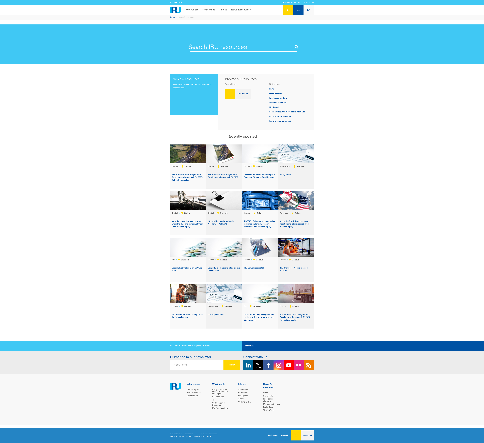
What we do (208, 10)
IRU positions (218, 397)
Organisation (192, 396)
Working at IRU (244, 402)
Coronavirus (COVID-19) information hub (287, 112)
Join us (223, 10)
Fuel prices (268, 407)
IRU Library (268, 396)
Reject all (284, 435)
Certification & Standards (218, 404)
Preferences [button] (273, 435)
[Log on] (298, 10)
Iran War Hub (176, 3)
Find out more (203, 346)
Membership (243, 390)
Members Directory (277, 103)
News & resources (241, 10)
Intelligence (243, 396)
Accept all (307, 435)
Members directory (271, 404)
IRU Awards (274, 107)
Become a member (291, 3)
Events (241, 399)
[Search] (288, 10)
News (271, 89)
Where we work (194, 393)
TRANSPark (268, 410)
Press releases (275, 94)
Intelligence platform (278, 98)
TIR (213, 400)
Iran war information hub (280, 121)
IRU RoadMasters (220, 408)
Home (172, 17)
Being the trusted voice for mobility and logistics (220, 392)
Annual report (193, 390)
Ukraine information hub (280, 117)
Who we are (192, 10)
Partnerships (243, 393)
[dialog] (242, 435)
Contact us (309, 3)
